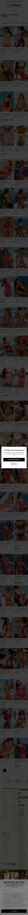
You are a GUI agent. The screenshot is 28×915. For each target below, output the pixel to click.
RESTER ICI (14, 464)
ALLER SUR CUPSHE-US (14, 459)
